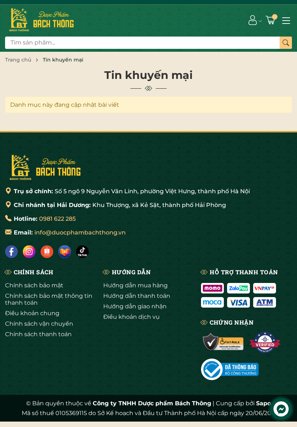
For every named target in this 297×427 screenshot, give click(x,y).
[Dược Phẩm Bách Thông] (41, 20)
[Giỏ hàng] (271, 20)
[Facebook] (11, 251)
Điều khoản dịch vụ (131, 316)
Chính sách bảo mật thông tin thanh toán (48, 299)
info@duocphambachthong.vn (80, 232)
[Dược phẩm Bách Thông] (45, 167)
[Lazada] (64, 251)
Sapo (263, 403)
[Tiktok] (82, 251)
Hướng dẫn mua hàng (135, 285)
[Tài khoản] (253, 20)
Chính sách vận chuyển (39, 323)
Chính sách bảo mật (34, 285)
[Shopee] (47, 251)
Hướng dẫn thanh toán (136, 295)
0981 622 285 (57, 218)
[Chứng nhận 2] (265, 342)
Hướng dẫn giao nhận (135, 306)
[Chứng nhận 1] (223, 342)
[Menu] (286, 20)
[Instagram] (29, 251)
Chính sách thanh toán (38, 334)
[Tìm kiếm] (286, 43)
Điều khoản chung (32, 313)
